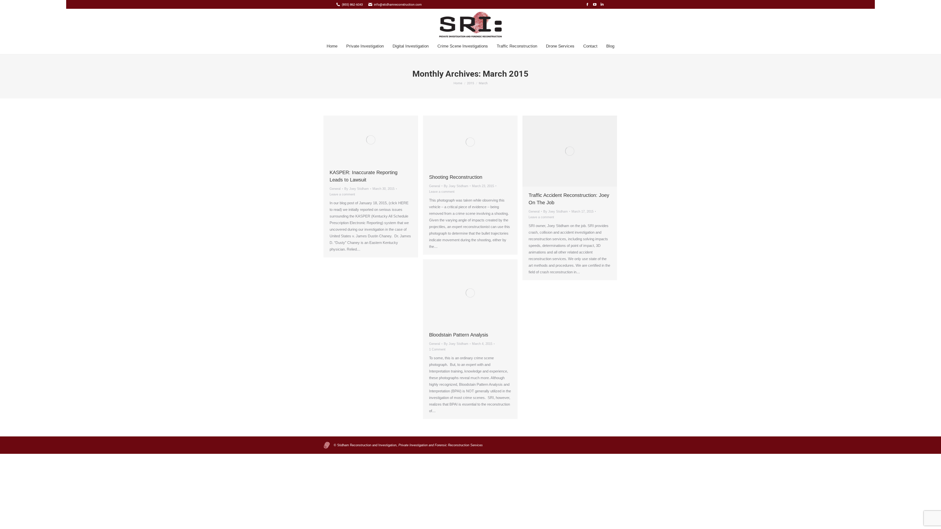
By (356, 189)
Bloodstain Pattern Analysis (458, 334)
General (335, 189)
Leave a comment (342, 194)
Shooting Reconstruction (455, 177)
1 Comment (437, 349)
